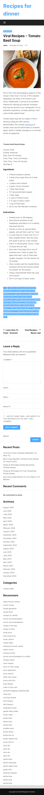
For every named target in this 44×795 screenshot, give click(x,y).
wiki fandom (8, 701)
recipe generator (10, 608)
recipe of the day (10, 626)
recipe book (8, 612)
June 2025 (7, 555)
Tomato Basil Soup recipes (25, 311)
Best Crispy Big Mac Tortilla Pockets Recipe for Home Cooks (21, 460)
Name (6, 388)
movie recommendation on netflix (16, 656)
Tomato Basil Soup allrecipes (20, 308)
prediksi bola (8, 728)
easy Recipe (8, 684)
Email (6, 397)
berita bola (7, 718)
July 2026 (7, 511)
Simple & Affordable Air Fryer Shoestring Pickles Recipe (19, 472)
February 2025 (9, 569)
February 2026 (9, 528)
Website (6, 406)
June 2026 (7, 514)
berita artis (7, 721)
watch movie (8, 650)
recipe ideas (8, 643)
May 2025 (7, 559)
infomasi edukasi (10, 773)
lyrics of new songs (11, 667)
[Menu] (4, 22)
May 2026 (7, 518)
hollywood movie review (13, 646)
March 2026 (8, 525)
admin (5, 45)
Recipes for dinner (28, 792)
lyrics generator (9, 670)
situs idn (6, 745)
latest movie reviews (11, 602)
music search (8, 639)
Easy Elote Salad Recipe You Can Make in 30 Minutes (21, 478)
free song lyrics (9, 636)
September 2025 (10, 545)
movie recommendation (12, 619)
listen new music (10, 677)
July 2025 (7, 552)
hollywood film (9, 653)
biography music (10, 708)
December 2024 (9, 576)
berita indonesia (9, 763)
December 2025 (9, 535)
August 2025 (8, 549)
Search (6, 436)
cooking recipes (9, 697)
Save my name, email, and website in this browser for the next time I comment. (21, 418)
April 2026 (7, 521)
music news (8, 715)
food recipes (8, 663)
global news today (10, 711)
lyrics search (8, 673)
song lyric (7, 694)
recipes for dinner (10, 615)
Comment (8, 360)
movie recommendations (13, 622)
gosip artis (7, 769)
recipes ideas (7, 31)
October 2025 (9, 542)
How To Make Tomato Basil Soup (21, 299)
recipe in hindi (9, 629)
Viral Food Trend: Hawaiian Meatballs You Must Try (20, 454)
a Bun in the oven (10, 687)
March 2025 (8, 566)
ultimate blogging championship (16, 691)
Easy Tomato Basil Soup (18, 294)
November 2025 (9, 538)
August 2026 (8, 507)
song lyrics (7, 632)
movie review (8, 605)
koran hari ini (8, 742)
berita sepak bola (10, 739)
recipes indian (8, 660)
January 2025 (8, 572)
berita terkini (8, 732)
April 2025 (7, 562)
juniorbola (29, 124)
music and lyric (9, 680)
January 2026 (8, 531)
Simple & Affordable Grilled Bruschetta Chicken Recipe (18, 466)
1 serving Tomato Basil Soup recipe (20, 288)
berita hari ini (8, 735)
